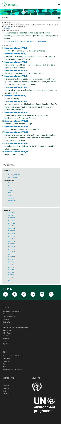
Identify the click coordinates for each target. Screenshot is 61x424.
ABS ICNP (11, 198)
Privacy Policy (6, 388)
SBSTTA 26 (11, 215)
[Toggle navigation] (59, 4)
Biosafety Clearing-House (8, 314)
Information (5, 17)
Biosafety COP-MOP (14, 175)
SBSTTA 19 (11, 233)
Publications (6, 344)
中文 (16, 41)
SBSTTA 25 (11, 218)
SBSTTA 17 (11, 238)
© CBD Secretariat (7, 394)
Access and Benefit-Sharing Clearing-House (12, 311)
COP (9, 172)
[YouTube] (7, 294)
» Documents (6, 28)
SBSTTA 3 (11, 275)
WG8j (9, 195)
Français (28, 41)
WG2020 (10, 190)
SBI (9, 185)
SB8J (9, 187)
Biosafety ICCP (12, 200)
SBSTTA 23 (11, 223)
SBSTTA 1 (11, 280)
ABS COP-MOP (12, 177)
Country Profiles (6, 322)
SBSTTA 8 (11, 262)
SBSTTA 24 (11, 220)
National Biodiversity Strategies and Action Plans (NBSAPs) (16, 328)
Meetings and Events (7, 325)
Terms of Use (6, 386)
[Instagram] (44, 294)
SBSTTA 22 (11, 225)
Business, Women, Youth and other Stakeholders (13, 356)
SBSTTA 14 (11, 246)
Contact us (5, 383)
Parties (4, 341)
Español (43, 41)
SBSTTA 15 (11, 244)
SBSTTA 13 (11, 249)
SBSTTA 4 (11, 272)
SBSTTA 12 (11, 251)
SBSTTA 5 (11, 270)
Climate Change (6, 359)
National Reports (7, 333)
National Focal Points (7, 330)
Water (4, 367)
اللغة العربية (9, 41)
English (21, 41)
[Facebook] (16, 294)
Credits (4, 391)
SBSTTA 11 (11, 254)
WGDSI (10, 203)
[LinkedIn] (35, 294)
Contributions (6, 319)
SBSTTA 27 (11, 212)
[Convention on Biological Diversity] (10, 4)
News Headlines (6, 336)
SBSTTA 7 (11, 264)
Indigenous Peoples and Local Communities (12, 370)
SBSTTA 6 (11, 267)
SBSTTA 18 (11, 236)
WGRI (9, 193)
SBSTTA (10, 182)
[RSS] (53, 294)
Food (4, 364)
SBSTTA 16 (11, 241)
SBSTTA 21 (11, 228)
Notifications (6, 338)
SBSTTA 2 (11, 277)
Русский (36, 41)
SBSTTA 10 (11, 257)
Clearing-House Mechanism (9, 317)
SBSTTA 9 (11, 259)
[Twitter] (25, 294)
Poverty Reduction (7, 361)
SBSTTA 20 (11, 231)
